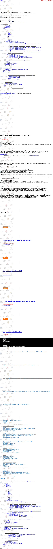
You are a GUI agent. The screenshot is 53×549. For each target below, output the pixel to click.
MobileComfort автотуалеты (9, 460)
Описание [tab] (5, 158)
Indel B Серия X (6, 466)
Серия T (4, 438)
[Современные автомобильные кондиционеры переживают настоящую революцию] (7, 371)
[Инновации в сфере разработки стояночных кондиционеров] (7, 410)
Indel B (9, 34)
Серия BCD (5, 442)
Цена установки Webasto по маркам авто (14, 66)
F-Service (2, 10)
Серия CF (5, 448)
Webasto (9, 40)
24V (29, 155)
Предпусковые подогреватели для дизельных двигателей (23, 46)
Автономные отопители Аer (14, 55)
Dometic (9, 31)
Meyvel (9, 32)
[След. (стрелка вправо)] (1, 548)
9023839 (32, 155)
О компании (5, 24)
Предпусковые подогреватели (11, 41)
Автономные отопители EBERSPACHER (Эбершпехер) (20, 57)
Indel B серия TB (6, 471)
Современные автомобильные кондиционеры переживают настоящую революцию (21, 364)
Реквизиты (7, 25)
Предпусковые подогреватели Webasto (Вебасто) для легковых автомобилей (24, 43)
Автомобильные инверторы (11, 63)
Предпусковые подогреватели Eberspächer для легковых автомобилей (25, 50)
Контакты (5, 85)
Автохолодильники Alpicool (14, 77)
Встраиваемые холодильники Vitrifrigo (16, 76)
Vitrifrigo (10, 39)
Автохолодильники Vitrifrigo (14, 79)
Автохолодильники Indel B (8, 456)
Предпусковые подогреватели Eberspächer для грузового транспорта (25, 51)
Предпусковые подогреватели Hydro (16, 42)
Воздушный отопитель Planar (14, 58)
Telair (9, 37)
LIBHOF (10, 35)
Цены (4, 28)
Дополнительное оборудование (9, 72)
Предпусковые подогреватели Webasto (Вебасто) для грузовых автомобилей (24, 47)
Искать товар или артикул (6, 17)
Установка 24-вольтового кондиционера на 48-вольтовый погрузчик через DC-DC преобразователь (24, 351)
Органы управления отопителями (15, 53)
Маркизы (7, 61)
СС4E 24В (36, 155)
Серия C (4, 453)
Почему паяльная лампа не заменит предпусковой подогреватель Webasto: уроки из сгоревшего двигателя (26, 391)
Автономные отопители (10, 54)
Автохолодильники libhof (8, 426)
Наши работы (8, 27)
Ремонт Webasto (8, 65)
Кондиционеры (8, 29)
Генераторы (7, 62)
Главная (1, 93)
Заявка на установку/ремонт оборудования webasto (16, 69)
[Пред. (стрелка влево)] (0, 548)
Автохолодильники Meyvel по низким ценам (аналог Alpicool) (21, 75)
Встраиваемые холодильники (9, 446)
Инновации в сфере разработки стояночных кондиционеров (16, 404)
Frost (9, 33)
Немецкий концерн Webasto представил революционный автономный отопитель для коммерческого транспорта (27, 378)
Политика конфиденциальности (10, 342)
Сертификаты (8, 26)
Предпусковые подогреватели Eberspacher (17, 49)
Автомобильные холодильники (12, 73)
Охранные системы (7, 440)
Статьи (4, 339)
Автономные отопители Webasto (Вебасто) (17, 56)
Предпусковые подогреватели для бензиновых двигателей (23, 44)
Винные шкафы (8, 82)
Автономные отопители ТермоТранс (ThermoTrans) (19, 60)
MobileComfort (11, 36)
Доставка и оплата (7, 343)
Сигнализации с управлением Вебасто (13, 84)
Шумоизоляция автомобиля (11, 83)
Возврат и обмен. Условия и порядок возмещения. (14, 346)
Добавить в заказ (3, 154)
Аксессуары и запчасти (13, 80)
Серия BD (5, 436)
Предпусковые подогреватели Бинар (16, 48)
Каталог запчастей (7, 70)
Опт (3, 71)
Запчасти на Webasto (9, 64)
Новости (4, 340)
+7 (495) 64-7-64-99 (11, 21)
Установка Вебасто (7, 68)
